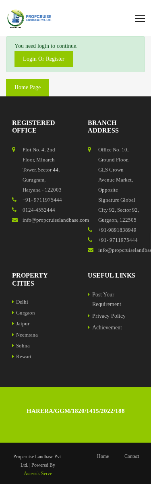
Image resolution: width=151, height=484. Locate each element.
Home (103, 456)
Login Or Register (43, 59)
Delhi (22, 302)
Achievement (107, 328)
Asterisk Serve (38, 473)
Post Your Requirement (106, 299)
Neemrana (27, 335)
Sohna (23, 346)
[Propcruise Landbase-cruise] (30, 18)
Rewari (23, 356)
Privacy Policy (109, 316)
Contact (131, 456)
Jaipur (22, 324)
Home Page (27, 87)
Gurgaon (25, 313)
